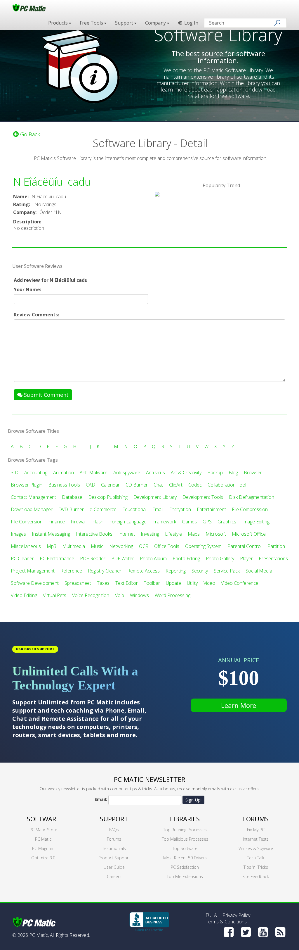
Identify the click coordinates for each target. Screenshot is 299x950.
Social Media (259, 571)
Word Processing (172, 595)
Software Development (35, 583)
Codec (195, 485)
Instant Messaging (51, 534)
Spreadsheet (78, 583)
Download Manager (32, 509)
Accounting (35, 472)
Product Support (114, 858)
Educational (134, 509)
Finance (56, 521)
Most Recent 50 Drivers (185, 858)
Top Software (184, 848)
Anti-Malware (93, 472)
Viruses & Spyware (256, 848)
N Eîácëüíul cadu (52, 182)
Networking (121, 546)
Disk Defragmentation (251, 497)
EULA (211, 915)
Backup (215, 472)
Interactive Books (94, 534)
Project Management (33, 571)
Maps (194, 534)
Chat (158, 485)
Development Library (155, 497)
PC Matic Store (43, 829)
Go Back (29, 134)
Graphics (227, 521)
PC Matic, (39, 935)
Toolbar (152, 583)
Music (97, 546)
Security (200, 571)
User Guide (114, 867)
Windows (139, 595)
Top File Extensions (185, 876)
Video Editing (24, 595)
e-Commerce (103, 509)
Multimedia (73, 546)
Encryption (180, 509)
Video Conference (239, 583)
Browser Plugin (26, 485)
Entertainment (211, 509)
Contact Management (33, 497)
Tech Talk (255, 858)
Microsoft (216, 534)
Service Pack (227, 571)
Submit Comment (45, 394)
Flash (97, 521)
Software (43, 818)
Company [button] (156, 23)
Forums (114, 839)
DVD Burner (71, 509)
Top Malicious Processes (185, 839)
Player (246, 558)
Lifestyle (173, 534)
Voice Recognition (90, 595)
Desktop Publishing (108, 497)
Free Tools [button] (92, 23)
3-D (14, 472)
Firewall (78, 521)
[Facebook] (229, 932)
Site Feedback (255, 876)
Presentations (273, 558)
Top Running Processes (185, 829)
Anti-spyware (126, 472)
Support (114, 818)
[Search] (277, 23)
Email (157, 509)
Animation (63, 472)
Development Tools (202, 497)
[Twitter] (246, 932)
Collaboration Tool (227, 485)
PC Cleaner (22, 558)
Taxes (103, 583)
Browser (253, 472)
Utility (192, 583)
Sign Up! (193, 800)
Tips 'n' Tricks (256, 867)
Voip (119, 595)
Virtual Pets (54, 595)
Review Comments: (36, 314)
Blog (233, 472)
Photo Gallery (220, 558)
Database (72, 497)
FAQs (114, 829)
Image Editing (256, 521)
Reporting (176, 571)
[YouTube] (263, 932)
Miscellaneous (26, 546)
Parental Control (244, 546)
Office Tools (166, 546)
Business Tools (64, 485)
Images (18, 534)
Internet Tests (256, 839)
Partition (276, 546)
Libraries (185, 818)
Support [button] (124, 23)
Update (173, 583)
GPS (207, 521)
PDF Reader (92, 558)
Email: (101, 799)
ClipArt (175, 485)
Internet (126, 534)
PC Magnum (43, 848)
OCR (143, 546)
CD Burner (137, 485)
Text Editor (126, 583)
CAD (90, 485)
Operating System (203, 546)
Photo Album (153, 558)
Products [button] (58, 23)
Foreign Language (128, 521)
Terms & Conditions (226, 921)
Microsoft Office (249, 534)
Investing (150, 534)
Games (189, 521)
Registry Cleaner (104, 571)
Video (209, 583)
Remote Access (143, 571)
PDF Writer (122, 558)
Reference (71, 571)
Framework (164, 521)
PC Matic (43, 839)
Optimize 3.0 (43, 858)
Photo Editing (186, 558)
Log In (190, 23)
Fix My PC (256, 829)
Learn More (238, 705)
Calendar (110, 485)
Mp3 (51, 546)
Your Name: (27, 289)
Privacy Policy (236, 915)
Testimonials (114, 848)
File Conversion (27, 521)
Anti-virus (155, 472)
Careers (114, 876)
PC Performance (57, 558)
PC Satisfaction (185, 867)
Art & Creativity (186, 472)
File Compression (250, 509)
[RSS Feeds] (280, 932)
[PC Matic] (29, 7)
